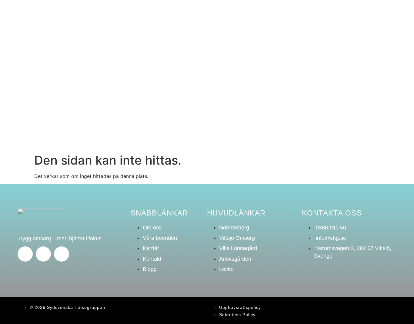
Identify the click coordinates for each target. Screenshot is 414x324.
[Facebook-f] (25, 254)
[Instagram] (43, 254)
